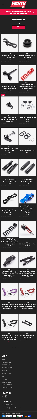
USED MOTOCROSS (7, 368)
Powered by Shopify (16, 413)
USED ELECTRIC (6, 374)
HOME (3, 359)
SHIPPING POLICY (7, 385)
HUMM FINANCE (6, 365)
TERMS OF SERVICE (7, 388)
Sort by (18, 23)
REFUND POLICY (6, 382)
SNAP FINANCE (6, 362)
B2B (3, 376)
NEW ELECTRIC (6, 371)
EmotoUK (8, 413)
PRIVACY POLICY (7, 379)
